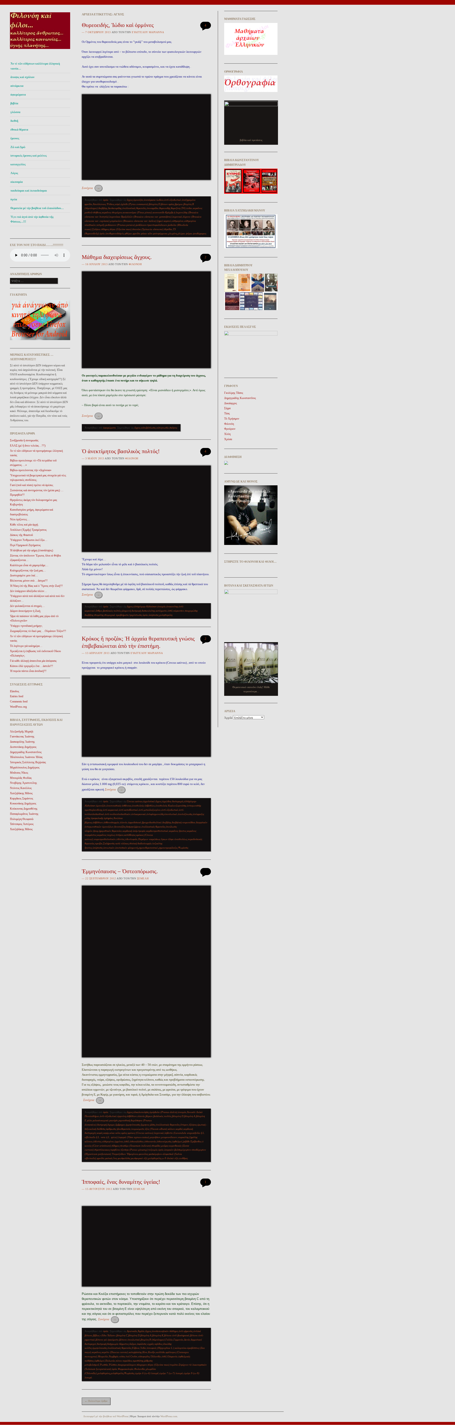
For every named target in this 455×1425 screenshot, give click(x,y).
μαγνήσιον (155, 1137)
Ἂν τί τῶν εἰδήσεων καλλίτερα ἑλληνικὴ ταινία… (35, 66)
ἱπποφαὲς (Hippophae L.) (160, 1347)
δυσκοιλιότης (148, 610)
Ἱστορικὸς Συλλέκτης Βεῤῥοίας (28, 762)
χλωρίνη (172, 233)
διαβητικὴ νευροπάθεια (183, 822)
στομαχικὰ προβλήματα (116, 615)
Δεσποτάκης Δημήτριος (23, 747)
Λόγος (14, 173)
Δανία (187, 1339)
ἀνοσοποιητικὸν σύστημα (165, 1331)
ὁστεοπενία (150, 1141)
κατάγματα (161, 610)
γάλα (89, 1120)
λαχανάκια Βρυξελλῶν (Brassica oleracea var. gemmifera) (140, 216)
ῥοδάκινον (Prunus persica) (120, 225)
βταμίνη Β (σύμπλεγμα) (153, 1339)
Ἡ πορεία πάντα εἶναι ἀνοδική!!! (28, 671)
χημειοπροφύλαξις (168, 847)
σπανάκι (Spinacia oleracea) (147, 229)
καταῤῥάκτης (135, 1352)
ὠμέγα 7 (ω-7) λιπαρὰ (171, 1373)
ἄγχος (130, 199)
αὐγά (117, 204)
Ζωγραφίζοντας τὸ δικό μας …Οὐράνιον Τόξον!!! (38, 631)
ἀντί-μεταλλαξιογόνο (150, 809)
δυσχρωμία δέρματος (118, 1343)
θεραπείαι (117, 830)
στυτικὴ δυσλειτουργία (140, 843)
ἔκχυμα (111, 1124)
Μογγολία (103, 1356)
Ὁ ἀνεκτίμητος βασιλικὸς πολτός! (121, 451)
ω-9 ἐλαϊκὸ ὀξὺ (170, 1158)
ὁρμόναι (118, 1141)
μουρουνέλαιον (169, 1137)
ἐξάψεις (193, 1124)
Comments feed (18, 701)
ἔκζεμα (132, 1343)
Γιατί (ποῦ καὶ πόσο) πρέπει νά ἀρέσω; (31, 485)
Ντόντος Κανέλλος (21, 788)
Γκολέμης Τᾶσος (233, 393)
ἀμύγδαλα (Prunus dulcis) (163, 1112)
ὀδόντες (120, 839)
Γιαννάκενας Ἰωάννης (22, 736)
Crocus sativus (134, 801)
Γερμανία (178, 1339)
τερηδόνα (115, 1149)
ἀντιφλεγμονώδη (155, 814)
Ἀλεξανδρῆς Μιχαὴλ (21, 731)
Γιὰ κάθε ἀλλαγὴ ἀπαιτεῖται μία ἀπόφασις (33, 660)
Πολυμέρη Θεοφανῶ (21, 819)
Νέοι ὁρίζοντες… (20, 519)
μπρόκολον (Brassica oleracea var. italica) (133, 220)
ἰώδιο (189, 208)
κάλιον (171, 1128)
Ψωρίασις (183, 847)
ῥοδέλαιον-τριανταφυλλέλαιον (151, 225)
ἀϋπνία (123, 822)
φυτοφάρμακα (160, 233)
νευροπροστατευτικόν (105, 839)
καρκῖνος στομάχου (112, 212)
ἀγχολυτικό (149, 801)
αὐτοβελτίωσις (148, 427)
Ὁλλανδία (155, 1356)
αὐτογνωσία (162, 427)
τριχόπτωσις (135, 615)
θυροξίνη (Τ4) (178, 208)
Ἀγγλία (141, 1331)
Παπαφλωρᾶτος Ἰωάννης (24, 814)
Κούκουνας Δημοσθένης (23, 808)
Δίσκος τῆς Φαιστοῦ (21, 535)
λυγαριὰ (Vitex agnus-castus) (133, 1137)
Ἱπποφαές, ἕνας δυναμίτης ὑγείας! (121, 1182)
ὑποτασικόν (121, 847)
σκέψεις (173, 427)
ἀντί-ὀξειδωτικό (172, 199)
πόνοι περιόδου (124, 1360)
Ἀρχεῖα (228, 717)
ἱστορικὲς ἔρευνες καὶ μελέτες (28, 155)
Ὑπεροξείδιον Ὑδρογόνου (125, 1154)
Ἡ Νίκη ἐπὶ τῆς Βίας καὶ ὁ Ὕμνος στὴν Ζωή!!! (36, 586)
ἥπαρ (95, 830)
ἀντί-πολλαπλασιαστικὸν (118, 814)
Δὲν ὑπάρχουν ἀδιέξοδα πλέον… (28, 591)
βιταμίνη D (154, 204)
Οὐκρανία (172, 1356)
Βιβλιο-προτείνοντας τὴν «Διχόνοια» (30, 470)
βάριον (149, 1116)
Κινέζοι (151, 1352)
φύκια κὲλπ (146, 233)
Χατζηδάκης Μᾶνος (21, 793)
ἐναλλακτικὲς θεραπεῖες (134, 208)
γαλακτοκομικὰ (101, 1120)
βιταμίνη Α (189, 1116)
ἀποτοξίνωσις (185, 814)
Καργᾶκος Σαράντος (21, 798)
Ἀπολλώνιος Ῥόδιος (103, 204)
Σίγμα (227, 408)
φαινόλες (143, 1154)
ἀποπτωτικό (170, 814)
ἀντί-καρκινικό (110, 809)
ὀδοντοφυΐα (131, 839)
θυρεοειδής (164, 208)
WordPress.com (168, 1416)
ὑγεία (13, 199)
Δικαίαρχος (230, 403)
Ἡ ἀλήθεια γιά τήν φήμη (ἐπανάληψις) (31, 550)
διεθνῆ (14, 121)
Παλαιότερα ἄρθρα (96, 1400)
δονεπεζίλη (119, 826)
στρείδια (168, 229)
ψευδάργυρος (199, 233)
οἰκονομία (16, 182)
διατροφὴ (136, 610)
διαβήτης (102, 208)
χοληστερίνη (103, 1373)
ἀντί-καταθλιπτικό (128, 809)
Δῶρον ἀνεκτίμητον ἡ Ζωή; (25, 611)
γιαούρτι (113, 1120)
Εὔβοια (136, 1347)
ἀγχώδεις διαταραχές (172, 801)
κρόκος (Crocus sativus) (140, 1132)
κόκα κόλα (115, 1132)
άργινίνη (121, 1116)
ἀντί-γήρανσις (186, 1331)
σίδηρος (105, 229)
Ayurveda (132, 1331)
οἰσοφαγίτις (144, 1356)
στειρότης (99, 615)
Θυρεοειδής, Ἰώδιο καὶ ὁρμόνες (118, 25)
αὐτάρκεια (16, 86)
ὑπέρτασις (154, 615)
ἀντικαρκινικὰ (138, 814)
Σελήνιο (96, 229)
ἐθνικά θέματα (19, 129)
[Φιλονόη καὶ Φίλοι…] (40, 50)
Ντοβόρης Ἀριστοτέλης (23, 783)
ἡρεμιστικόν (105, 830)
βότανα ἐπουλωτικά (129, 1339)
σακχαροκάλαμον (127, 1364)
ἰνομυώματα (137, 1128)
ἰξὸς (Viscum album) (156, 1128)
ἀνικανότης (172, 606)
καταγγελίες (18, 164)
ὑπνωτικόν (108, 847)
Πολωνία (110, 1360)
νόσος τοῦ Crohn (128, 1356)
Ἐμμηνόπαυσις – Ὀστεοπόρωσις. (120, 871)
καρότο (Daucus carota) (115, 1352)
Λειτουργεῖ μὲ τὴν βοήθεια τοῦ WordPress (105, 1416)
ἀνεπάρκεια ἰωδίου (154, 199)
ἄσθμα (99, 610)
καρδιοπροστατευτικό (157, 830)
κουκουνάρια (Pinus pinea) (137, 212)
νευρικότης (183, 1137)
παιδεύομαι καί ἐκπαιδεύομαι (28, 190)
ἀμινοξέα (138, 199)
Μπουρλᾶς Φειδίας (21, 778)
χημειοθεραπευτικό (148, 847)
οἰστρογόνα (177, 220)
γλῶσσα (15, 112)
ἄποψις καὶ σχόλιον (22, 77)
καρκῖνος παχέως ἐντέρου (110, 834)
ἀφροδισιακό (134, 822)
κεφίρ (106, 1132)
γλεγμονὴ (126, 610)
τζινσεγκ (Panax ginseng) (134, 1149)
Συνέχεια (91, 188)
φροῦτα (136, 233)
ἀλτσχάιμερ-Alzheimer (145, 606)
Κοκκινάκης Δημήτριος (23, 803)
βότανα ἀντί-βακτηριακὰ (176, 1335)
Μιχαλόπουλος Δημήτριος (25, 767)
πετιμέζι (100, 225)
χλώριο (181, 233)
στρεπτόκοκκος (102, 1149)
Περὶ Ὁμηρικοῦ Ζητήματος (25, 545)
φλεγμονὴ (133, 847)
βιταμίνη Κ (157, 1335)
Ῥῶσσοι (113, 1364)
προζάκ (98, 843)
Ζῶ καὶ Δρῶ (17, 147)
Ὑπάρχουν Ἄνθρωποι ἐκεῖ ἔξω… (28, 540)
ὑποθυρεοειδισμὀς (114, 233)
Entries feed (16, 696)
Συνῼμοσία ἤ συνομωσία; (24, 440)
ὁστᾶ (170, 610)
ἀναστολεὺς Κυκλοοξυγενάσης (170, 805)
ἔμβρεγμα (120, 1124)
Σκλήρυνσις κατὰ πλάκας (116, 843)
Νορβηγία (113, 1356)
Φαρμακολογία (125, 1369)
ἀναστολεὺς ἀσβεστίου (143, 805)
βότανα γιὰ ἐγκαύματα (107, 1339)
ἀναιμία (161, 606)
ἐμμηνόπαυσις (133, 1124)
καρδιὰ (179, 1128)
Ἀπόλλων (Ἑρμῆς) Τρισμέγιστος (28, 529)
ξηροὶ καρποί (164, 220)
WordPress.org (18, 706)
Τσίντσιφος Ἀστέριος (22, 824)
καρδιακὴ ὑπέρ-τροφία (134, 830)
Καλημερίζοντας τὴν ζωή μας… (28, 570)
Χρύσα (228, 439)
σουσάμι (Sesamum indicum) (135, 1145)
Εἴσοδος (14, 691)
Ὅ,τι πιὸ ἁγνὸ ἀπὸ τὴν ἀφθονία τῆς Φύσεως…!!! (32, 219)
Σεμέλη (143, 878)
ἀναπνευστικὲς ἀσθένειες (118, 805)
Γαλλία (169, 1339)
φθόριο (128, 233)
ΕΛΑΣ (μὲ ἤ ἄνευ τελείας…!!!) (28, 445)
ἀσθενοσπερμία (111, 822)
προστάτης (138, 1360)
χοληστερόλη (165, 615)
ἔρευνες (14, 138)
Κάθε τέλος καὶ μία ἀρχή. (24, 524)
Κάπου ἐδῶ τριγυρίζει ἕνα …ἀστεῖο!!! (31, 666)
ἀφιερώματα (18, 94)
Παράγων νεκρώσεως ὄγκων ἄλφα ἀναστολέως (162, 839)
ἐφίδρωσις (111, 1128)
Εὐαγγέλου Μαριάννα (148, 32)
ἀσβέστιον (98, 822)
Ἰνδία (143, 1347)
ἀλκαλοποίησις (141, 1112)
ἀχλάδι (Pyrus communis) (134, 204)
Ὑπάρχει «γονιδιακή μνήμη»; (26, 625)
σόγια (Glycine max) (121, 229)
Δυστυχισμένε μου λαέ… (24, 575)
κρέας (124, 1132)
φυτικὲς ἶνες (111, 1158)
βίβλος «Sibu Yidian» (104, 1335)
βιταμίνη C (121, 1335)
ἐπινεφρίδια (153, 208)
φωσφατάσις (124, 1158)
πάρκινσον (178, 610)
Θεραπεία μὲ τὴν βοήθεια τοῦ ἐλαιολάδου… (37, 208)
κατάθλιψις (130, 834)
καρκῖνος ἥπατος (177, 830)
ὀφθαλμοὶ (177, 1141)
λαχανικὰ (177, 216)
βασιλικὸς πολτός (112, 610)
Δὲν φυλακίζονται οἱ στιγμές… (27, 606)
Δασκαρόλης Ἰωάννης (22, 741)
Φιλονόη (135, 264)
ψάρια (189, 233)
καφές (100, 1132)
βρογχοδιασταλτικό (152, 822)
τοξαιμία (153, 1149)
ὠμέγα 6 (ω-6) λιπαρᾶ (147, 1373)
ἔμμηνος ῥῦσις (148, 1124)
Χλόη (227, 434)
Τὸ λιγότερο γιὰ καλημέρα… (26, 646)
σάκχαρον (142, 1364)
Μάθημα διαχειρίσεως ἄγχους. (117, 257)
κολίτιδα (160, 1352)
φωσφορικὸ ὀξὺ (139, 1158)
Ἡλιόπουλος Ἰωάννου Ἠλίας (26, 757)
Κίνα (144, 1352)
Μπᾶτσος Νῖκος (19, 772)
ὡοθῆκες (183, 1158)
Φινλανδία (139, 1369)
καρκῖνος (96, 1352)
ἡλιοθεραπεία (124, 1128)
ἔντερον (184, 1124)
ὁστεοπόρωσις (164, 1141)
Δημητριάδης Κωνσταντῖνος (26, 752)
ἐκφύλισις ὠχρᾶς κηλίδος (149, 1343)
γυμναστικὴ (124, 1120)
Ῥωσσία (104, 1364)
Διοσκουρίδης (115, 208)
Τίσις (227, 413)
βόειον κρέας (167, 204)
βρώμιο (179, 204)
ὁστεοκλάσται (137, 1141)
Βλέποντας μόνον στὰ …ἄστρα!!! (29, 580)
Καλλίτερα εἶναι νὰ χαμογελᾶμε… (29, 565)
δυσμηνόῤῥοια (133, 826)
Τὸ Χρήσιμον (231, 418)
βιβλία (14, 103)
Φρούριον (229, 428)
